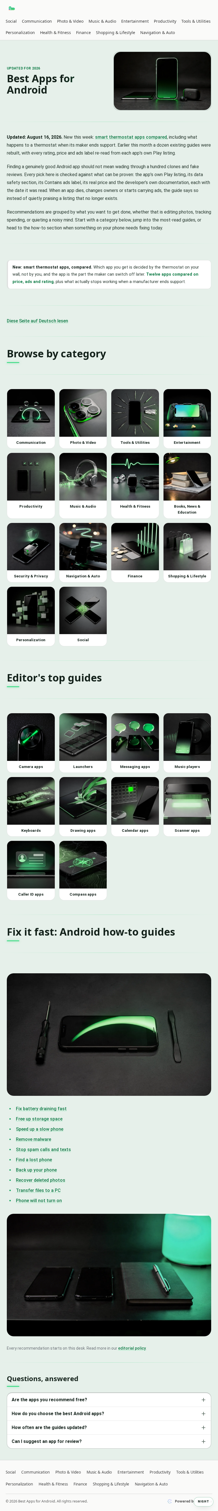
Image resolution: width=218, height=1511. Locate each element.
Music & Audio (102, 21)
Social (11, 21)
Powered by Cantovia (193, 1501)
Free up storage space (39, 1119)
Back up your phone (36, 1170)
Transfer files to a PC (38, 1190)
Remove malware (33, 1139)
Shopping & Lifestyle (115, 32)
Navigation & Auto (157, 32)
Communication (37, 21)
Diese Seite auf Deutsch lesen (37, 321)
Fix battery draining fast (41, 1108)
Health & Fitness (55, 32)
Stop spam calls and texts (43, 1149)
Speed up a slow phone (39, 1129)
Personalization (20, 32)
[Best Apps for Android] (12, 8)
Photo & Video (70, 21)
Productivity (165, 21)
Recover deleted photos (40, 1180)
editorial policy (132, 1348)
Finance (83, 32)
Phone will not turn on (39, 1200)
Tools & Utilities (196, 21)
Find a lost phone (34, 1159)
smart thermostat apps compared (131, 137)
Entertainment (135, 21)
